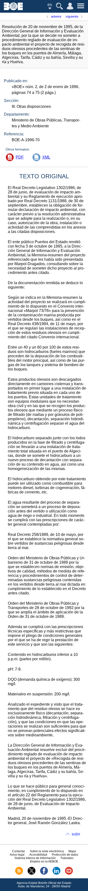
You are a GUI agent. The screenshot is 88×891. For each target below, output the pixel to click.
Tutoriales (67, 858)
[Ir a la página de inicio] (13, 9)
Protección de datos (65, 854)
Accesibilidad (38, 854)
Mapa (72, 851)
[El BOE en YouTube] (69, 873)
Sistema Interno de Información (35, 858)
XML (46, 157)
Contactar (18, 851)
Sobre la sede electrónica (47, 851)
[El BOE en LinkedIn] (56, 873)
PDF (20, 157)
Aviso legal (17, 854)
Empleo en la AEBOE (44, 861)
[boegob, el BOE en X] (31, 873)
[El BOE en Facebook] (44, 873)
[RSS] (19, 873)
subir (76, 834)
